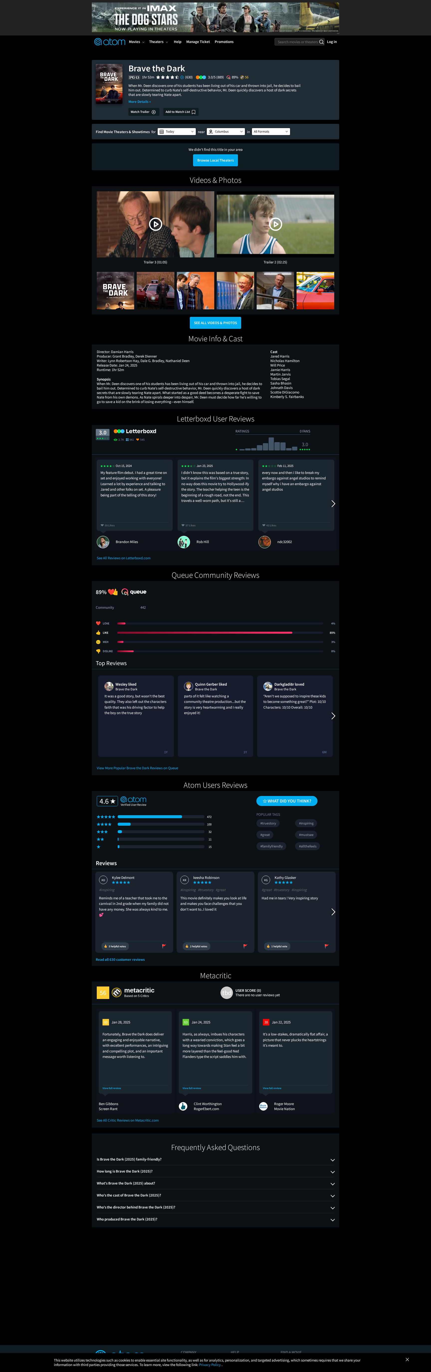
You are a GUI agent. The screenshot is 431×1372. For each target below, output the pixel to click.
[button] (176, 131)
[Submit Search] (321, 41)
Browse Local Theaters (215, 160)
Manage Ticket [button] (198, 41)
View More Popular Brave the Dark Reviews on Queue (137, 768)
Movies (134, 41)
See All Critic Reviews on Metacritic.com (128, 1120)
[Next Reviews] (333, 504)
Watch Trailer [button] (140, 112)
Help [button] (177, 41)
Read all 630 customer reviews (120, 959)
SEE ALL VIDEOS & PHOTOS (215, 322)
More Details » (139, 101)
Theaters (156, 41)
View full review (112, 1088)
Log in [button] (332, 41)
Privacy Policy (210, 1364)
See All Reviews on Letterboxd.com (123, 558)
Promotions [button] (224, 41)
